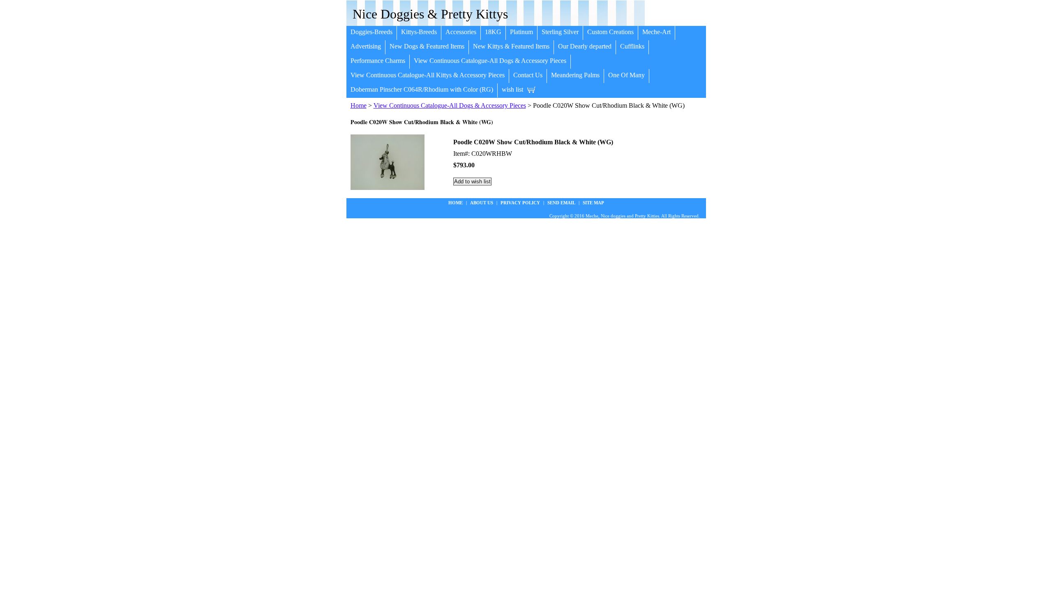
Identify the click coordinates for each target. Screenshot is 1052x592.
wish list (512, 89)
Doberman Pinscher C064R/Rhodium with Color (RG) (422, 89)
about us (481, 202)
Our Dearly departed (584, 46)
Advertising (366, 46)
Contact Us (527, 75)
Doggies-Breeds (371, 31)
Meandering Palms (575, 75)
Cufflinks (632, 46)
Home (359, 105)
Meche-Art (656, 31)
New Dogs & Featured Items (427, 46)
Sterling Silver (560, 31)
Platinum (521, 31)
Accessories (460, 31)
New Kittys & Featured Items (511, 46)
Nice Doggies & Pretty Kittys (430, 14)
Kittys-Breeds (419, 31)
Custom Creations (610, 31)
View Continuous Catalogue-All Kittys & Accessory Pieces (428, 75)
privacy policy (520, 202)
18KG (493, 31)
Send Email (561, 202)
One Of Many (626, 75)
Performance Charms (378, 60)
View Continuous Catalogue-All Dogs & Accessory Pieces (490, 60)
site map (593, 202)
